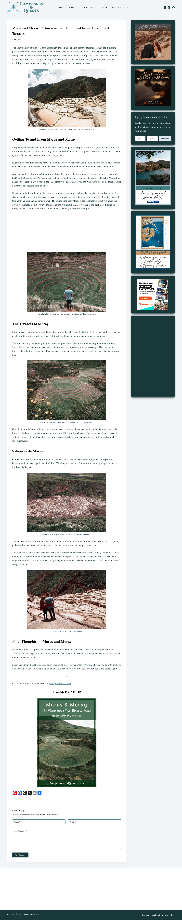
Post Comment (20, 855)
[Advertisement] (66, 231)
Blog (71, 7)
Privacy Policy (168, 914)
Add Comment (20, 831)
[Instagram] (165, 7)
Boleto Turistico (89, 331)
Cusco (88, 664)
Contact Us (118, 7)
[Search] (128, 7)
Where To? (87, 7)
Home (61, 7)
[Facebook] (173, 7)
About (103, 7)
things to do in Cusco (60, 683)
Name (17, 822)
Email (73, 822)
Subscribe (165, 138)
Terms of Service (150, 914)
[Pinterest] (169, 7)
